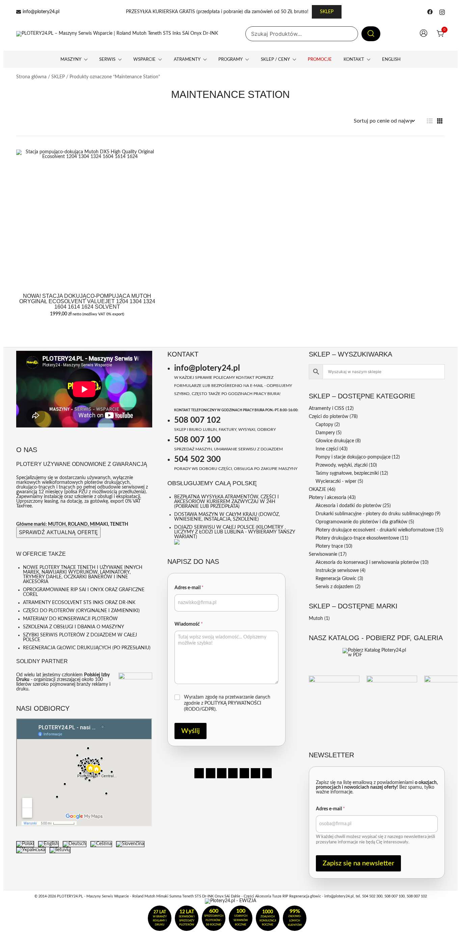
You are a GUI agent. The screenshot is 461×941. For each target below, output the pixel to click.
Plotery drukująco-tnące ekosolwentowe (357, 538)
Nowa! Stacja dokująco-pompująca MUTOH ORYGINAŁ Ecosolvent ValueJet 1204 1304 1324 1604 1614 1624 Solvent (87, 301)
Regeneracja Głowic (336, 578)
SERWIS (107, 59)
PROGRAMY (230, 59)
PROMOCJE (320, 59)
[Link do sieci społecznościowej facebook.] (430, 11)
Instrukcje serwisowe (337, 570)
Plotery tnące (329, 546)
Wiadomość (188, 624)
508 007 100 (197, 440)
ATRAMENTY (187, 59)
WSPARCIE (144, 59)
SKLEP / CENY (275, 59)
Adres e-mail (189, 587)
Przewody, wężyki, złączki (342, 465)
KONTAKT (354, 59)
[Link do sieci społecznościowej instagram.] (442, 11)
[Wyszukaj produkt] (370, 34)
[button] (430, 121)
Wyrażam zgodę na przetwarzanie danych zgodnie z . (227, 703)
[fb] (199, 773)
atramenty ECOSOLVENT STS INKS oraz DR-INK (79, 602)
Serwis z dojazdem (335, 586)
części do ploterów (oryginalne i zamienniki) (81, 610)
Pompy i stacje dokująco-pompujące (353, 457)
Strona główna (31, 77)
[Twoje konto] (423, 34)
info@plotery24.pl (41, 11)
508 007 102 (197, 420)
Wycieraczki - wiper (336, 481)
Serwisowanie (323, 554)
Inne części (327, 449)
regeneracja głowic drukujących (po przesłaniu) (87, 648)
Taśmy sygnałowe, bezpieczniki (347, 473)
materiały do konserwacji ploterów (70, 619)
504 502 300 (197, 459)
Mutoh (316, 618)
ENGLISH (391, 59)
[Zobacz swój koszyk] (441, 33)
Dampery (325, 432)
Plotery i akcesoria (327, 497)
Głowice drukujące (335, 441)
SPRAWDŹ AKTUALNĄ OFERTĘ (58, 532)
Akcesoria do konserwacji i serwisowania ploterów (367, 562)
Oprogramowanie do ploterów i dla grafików (361, 522)
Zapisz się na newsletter (358, 863)
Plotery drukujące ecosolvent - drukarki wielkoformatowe (375, 530)
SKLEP (326, 11)
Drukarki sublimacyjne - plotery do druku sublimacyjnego (375, 514)
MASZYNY (70, 59)
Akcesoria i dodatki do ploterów (348, 505)
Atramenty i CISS (326, 408)
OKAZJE (317, 489)
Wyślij (190, 731)
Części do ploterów (328, 416)
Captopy (324, 424)
